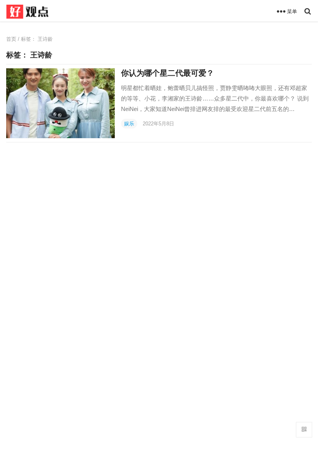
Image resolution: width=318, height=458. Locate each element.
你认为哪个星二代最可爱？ (167, 73)
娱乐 (129, 124)
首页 (11, 39)
